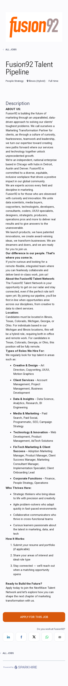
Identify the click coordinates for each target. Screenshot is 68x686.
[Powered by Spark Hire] (20, 667)
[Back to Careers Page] (34, 40)
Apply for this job (34, 617)
